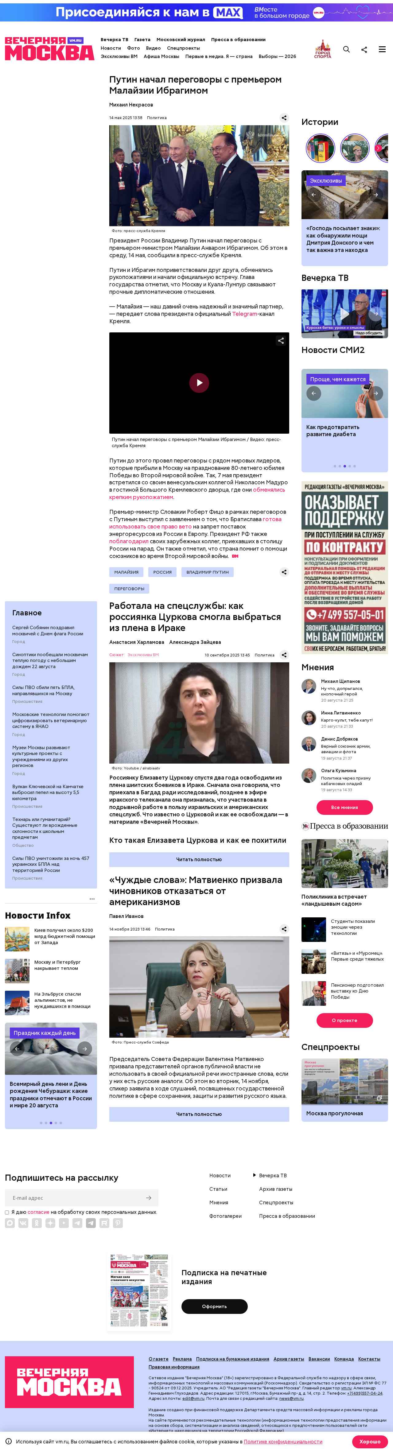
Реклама (182, 1359)
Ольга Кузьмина (339, 770)
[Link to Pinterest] (118, 1223)
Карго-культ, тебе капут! (347, 720)
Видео (153, 48)
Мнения (318, 667)
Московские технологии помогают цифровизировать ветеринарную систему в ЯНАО (51, 720)
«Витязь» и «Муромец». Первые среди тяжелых (357, 956)
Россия (162, 572)
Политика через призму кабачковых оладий (346, 780)
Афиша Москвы (161, 56)
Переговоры (129, 588)
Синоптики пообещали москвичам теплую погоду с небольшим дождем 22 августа (50, 661)
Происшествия (27, 701)
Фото (133, 48)
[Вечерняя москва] (69, 1382)
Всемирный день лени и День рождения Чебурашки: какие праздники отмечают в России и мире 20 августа (51, 1094)
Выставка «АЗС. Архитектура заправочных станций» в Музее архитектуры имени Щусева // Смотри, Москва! (320, 148)
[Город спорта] (323, 49)
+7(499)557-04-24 (365, 1393)
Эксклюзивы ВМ (119, 56)
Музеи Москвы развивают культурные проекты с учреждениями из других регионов (41, 757)
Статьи (218, 1189)
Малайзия (126, 572)
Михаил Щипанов (340, 681)
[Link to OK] (37, 1223)
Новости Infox (38, 915)
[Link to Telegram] (77, 1223)
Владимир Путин (207, 572)
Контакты (369, 1359)
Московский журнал (181, 40)
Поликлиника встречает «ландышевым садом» (334, 900)
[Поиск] (346, 49)
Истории (320, 122)
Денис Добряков (339, 739)
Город (18, 641)
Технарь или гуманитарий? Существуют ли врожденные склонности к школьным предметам (44, 828)
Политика (157, 117)
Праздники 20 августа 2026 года (51, 1049)
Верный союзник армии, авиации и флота (346, 748)
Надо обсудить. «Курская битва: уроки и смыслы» (345, 313)
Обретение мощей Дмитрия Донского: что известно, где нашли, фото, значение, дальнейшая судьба (345, 194)
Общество (23, 845)
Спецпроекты (183, 48)
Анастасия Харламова (136, 642)
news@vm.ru (291, 1398)
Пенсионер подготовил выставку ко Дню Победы (357, 991)
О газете (159, 1359)
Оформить (214, 1306)
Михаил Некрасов (131, 105)
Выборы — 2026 (277, 56)
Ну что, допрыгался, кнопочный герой (342, 691)
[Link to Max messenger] (10, 1223)
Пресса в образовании (238, 40)
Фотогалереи (225, 1216)
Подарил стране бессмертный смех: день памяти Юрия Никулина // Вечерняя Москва (354, 148)
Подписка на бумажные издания (232, 1359)
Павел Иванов (126, 916)
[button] (17, 1048)
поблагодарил (129, 541)
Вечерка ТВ (114, 40)
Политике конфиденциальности (283, 1441)
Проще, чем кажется (338, 379)
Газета (142, 40)
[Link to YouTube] (64, 1223)
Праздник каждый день (45, 1032)
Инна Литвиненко (341, 713)
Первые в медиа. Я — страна (219, 56)
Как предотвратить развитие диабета (345, 393)
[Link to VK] (23, 1223)
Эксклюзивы (326, 180)
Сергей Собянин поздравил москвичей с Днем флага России (47, 631)
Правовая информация (174, 1367)
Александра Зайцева (195, 642)
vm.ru (346, 1388)
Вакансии (319, 1359)
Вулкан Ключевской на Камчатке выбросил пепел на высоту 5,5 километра (48, 793)
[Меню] (382, 49)
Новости (111, 48)
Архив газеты (275, 1189)
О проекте (344, 1020)
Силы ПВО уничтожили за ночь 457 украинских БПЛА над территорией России (50, 864)
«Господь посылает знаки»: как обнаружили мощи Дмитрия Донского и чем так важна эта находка (343, 239)
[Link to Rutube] (104, 1223)
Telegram (244, 314)
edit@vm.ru (193, 1398)
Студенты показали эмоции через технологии (353, 927)
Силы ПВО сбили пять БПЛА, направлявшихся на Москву (43, 690)
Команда (344, 1359)
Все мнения (344, 807)
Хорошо (370, 1441)
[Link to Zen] (50, 1223)
